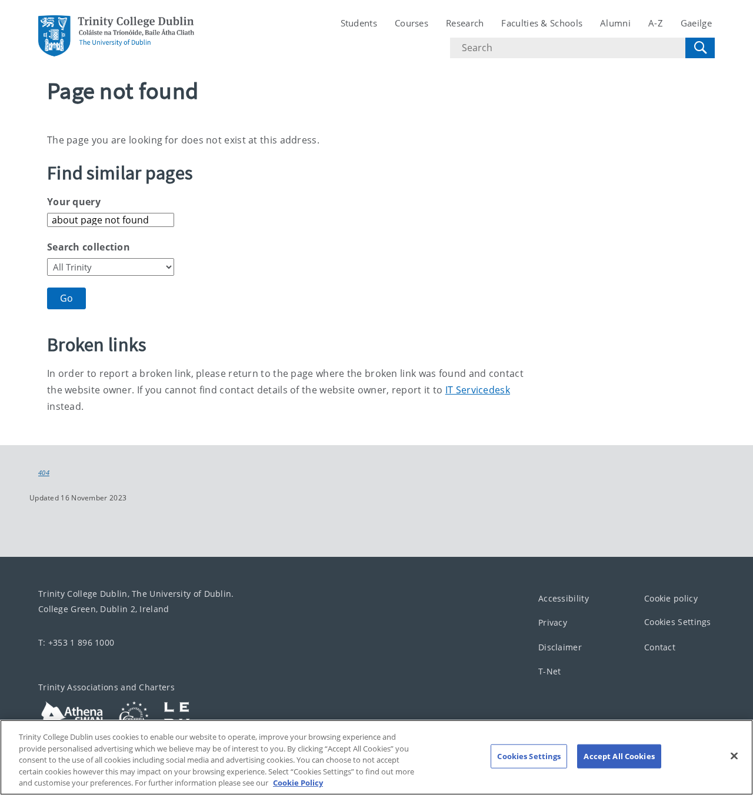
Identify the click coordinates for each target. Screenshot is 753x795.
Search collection (88, 246)
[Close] (734, 756)
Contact (659, 646)
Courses (411, 23)
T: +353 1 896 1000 (76, 641)
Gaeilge (696, 23)
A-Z (655, 23)
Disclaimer (560, 646)
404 (43, 473)
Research (465, 23)
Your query (74, 201)
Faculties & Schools (541, 23)
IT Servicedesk (477, 389)
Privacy (552, 622)
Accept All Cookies (619, 756)
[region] (376, 757)
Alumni (615, 23)
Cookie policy (671, 597)
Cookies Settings (677, 621)
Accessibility (563, 597)
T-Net (549, 671)
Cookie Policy (298, 782)
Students (359, 23)
